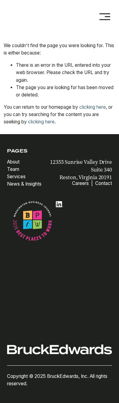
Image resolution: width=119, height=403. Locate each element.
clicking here (92, 107)
